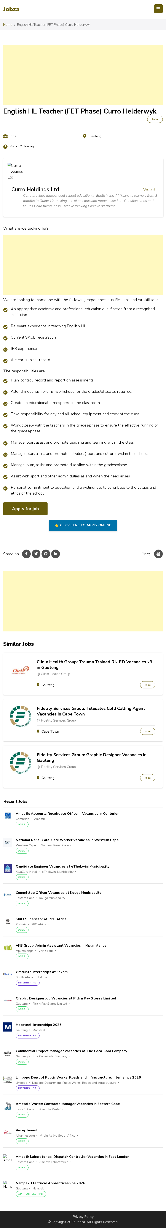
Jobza (11, 9)
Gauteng (95, 136)
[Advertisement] (83, 75)
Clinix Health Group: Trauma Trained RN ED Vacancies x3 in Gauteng (94, 664)
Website (150, 189)
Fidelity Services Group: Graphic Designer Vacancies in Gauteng (92, 757)
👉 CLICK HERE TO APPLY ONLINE (83, 525)
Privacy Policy (83, 1216)
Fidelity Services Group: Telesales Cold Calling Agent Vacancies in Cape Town (91, 711)
